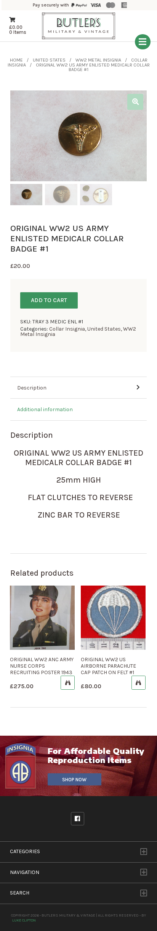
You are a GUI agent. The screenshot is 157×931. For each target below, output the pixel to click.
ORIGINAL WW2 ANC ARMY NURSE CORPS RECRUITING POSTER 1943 (42, 666)
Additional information (45, 409)
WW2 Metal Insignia (98, 60)
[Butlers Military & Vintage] (79, 38)
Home (16, 60)
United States (49, 60)
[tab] (78, 388)
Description (31, 388)
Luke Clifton (24, 920)
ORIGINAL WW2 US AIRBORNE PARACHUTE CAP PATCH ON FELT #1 (108, 666)
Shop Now (74, 779)
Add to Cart (49, 300)
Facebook (77, 818)
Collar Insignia (67, 329)
